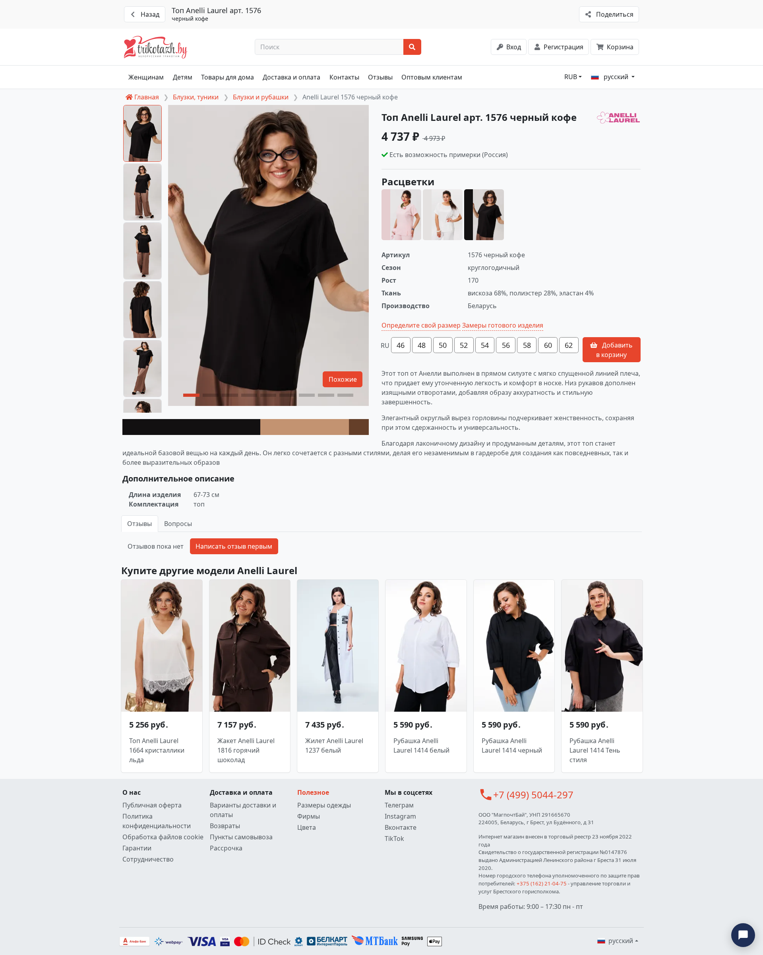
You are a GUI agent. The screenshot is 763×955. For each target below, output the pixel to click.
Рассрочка (226, 848)
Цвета (306, 827)
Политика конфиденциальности (156, 821)
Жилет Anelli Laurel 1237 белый (334, 745)
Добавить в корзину (614, 350)
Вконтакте (400, 827)
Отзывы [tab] (139, 523)
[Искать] (412, 47)
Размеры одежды (324, 805)
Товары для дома (227, 77)
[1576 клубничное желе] (401, 214)
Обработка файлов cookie (162, 837)
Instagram (400, 816)
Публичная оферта (152, 805)
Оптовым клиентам (431, 77)
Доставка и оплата (291, 77)
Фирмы (308, 816)
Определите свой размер (421, 325)
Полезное (313, 792)
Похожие (343, 379)
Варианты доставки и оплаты (243, 810)
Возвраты (225, 825)
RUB (570, 76)
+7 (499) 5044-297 (533, 794)
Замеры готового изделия (502, 325)
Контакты (344, 77)
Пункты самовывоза (241, 837)
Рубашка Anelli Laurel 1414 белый (421, 745)
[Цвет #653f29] (359, 427)
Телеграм (399, 805)
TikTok (394, 838)
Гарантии (136, 848)
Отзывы (380, 77)
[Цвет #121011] (191, 427)
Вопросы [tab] (178, 523)
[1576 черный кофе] (484, 214)
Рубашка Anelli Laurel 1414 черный (512, 745)
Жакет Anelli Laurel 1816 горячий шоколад (246, 750)
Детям (182, 77)
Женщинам (146, 77)
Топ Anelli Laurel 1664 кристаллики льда (156, 750)
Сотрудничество (148, 859)
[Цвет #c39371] (304, 427)
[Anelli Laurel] (618, 118)
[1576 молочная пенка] (443, 214)
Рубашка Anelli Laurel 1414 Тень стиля (594, 750)
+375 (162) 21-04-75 (542, 883)
